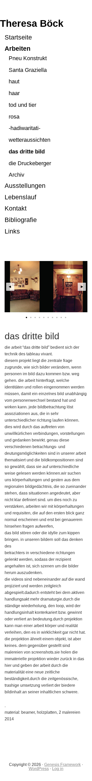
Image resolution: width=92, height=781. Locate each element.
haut (14, 81)
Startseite (18, 37)
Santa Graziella (28, 70)
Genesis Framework (62, 764)
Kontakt (16, 208)
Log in (57, 768)
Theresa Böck (31, 23)
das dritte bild (27, 151)
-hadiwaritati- (24, 128)
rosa (14, 116)
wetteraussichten (29, 140)
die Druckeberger (30, 163)
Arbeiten (17, 48)
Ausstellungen (25, 185)
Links (12, 231)
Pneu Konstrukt (28, 58)
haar (14, 93)
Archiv (16, 175)
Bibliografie (21, 219)
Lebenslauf (20, 197)
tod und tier (22, 105)
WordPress (39, 768)
